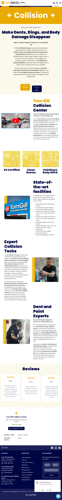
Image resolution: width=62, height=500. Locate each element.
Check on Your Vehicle (37, 88)
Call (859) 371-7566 (17, 428)
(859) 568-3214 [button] (8, 463)
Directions (25, 465)
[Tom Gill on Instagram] (59, 448)
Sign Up (51, 475)
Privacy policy (26, 477)
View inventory (26, 457)
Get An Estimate (25, 86)
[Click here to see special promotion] (31, 6)
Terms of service (27, 475)
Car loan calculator (27, 472)
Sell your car (25, 467)
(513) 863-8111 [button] (8, 472)
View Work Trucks (27, 462)
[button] (54, 3)
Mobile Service (26, 480)
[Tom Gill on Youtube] (55, 448)
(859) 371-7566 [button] (8, 484)
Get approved (26, 470)
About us (24, 460)
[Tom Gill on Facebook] (51, 448)
